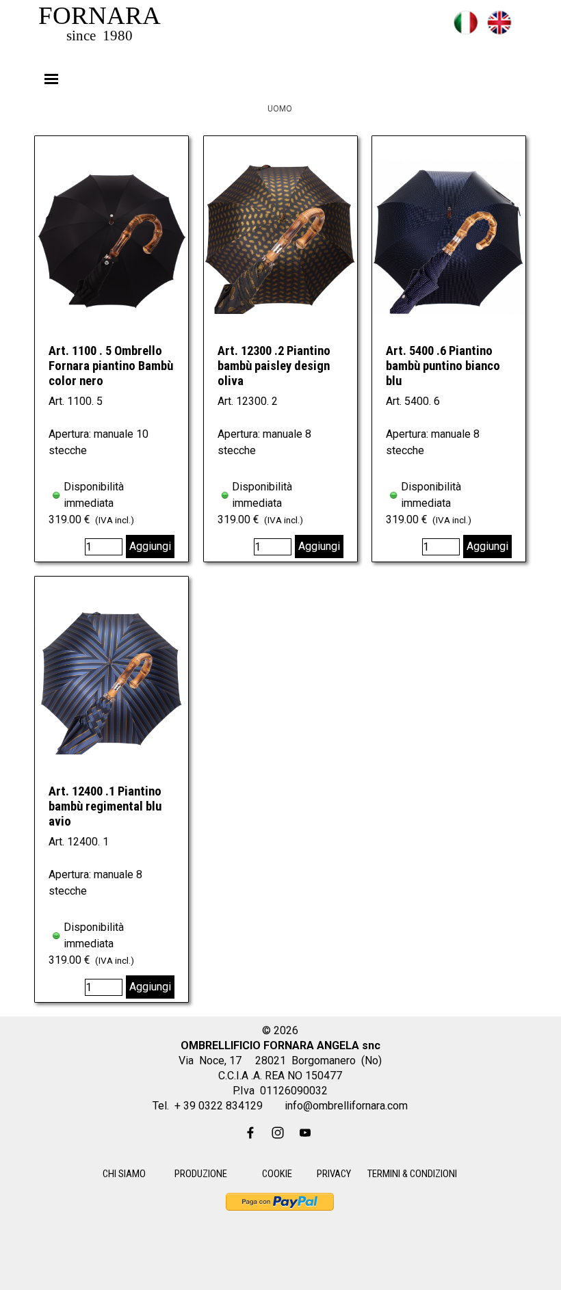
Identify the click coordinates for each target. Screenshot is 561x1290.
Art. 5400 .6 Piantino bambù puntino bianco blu (443, 366)
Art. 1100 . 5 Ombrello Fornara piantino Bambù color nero (111, 366)
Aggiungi (150, 546)
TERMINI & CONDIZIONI (412, 1174)
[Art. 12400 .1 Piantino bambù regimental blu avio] (111, 677)
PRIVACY (334, 1174)
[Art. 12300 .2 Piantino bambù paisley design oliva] (280, 237)
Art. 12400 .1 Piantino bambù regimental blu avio (105, 806)
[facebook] (250, 1132)
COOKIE (277, 1174)
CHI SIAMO (124, 1174)
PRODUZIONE (200, 1174)
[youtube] (305, 1132)
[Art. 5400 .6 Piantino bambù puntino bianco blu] (448, 237)
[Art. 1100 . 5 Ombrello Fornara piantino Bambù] (111, 237)
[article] (111, 348)
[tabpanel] (434, 30)
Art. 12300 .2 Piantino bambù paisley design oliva (274, 366)
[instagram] (277, 1132)
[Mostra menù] (51, 78)
